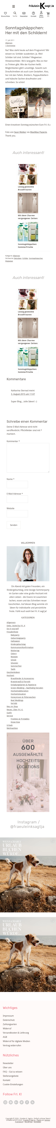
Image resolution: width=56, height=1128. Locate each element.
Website (10, 508)
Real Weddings (17, 700)
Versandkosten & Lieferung (16, 1032)
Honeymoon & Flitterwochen (23, 697)
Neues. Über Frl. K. (15, 709)
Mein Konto (41, 16)
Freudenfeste (12, 631)
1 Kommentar (10, 45)
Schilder (25, 258)
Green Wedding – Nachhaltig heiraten (27, 688)
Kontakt (33, 16)
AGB (5, 1036)
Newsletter (24, 16)
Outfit (9, 712)
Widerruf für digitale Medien (16, 1041)
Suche (15, 16)
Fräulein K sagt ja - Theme (32, 1120)
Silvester (14, 663)
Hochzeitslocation (18, 694)
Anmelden (37, 1122)
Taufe (13, 669)
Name (10, 479)
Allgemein (8, 43)
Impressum (8, 1015)
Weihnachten (12, 728)
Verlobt (14, 703)
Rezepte (14, 656)
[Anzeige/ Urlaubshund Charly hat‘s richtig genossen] (28, 874)
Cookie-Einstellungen (13, 1084)
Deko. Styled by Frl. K (16, 625)
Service (10, 715)
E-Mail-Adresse (15, 493)
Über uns (7, 1067)
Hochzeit (10, 675)
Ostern (14, 653)
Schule (13, 659)
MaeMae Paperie (38, 132)
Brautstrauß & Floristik (20, 681)
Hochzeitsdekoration (19, 691)
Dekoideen (17, 258)
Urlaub (10, 725)
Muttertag (15, 650)
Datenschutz (9, 1019)
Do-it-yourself (13, 628)
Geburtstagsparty (18, 638)
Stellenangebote (10, 1075)
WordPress (28, 1122)
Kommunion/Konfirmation (22, 647)
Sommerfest (16, 666)
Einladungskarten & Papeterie (23, 684)
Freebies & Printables (20, 719)
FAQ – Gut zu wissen (12, 1071)
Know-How (15, 722)
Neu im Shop (12, 706)
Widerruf (7, 1028)
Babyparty (15, 635)
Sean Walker (20, 132)
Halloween (15, 641)
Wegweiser (9, 261)
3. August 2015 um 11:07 (23, 394)
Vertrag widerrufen (12, 1045)
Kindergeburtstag (18, 644)
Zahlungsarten (10, 1024)
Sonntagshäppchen (36, 258)
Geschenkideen (13, 672)
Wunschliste (5, 16)
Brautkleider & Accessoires (22, 678)
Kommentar (13, 441)
